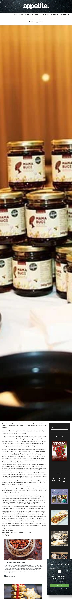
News (15, 14)
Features (26, 14)
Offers (44, 14)
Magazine (54, 14)
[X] (5, 6)
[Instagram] (7, 6)
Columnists (35, 14)
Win (48, 14)
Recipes (21, 14)
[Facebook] (3, 6)
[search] (66, 427)
